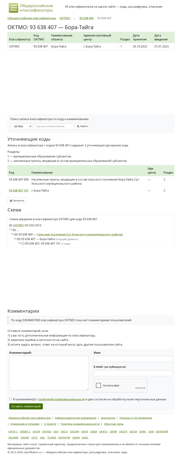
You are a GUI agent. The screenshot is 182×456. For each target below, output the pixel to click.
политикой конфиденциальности (61, 399)
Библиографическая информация (76, 418)
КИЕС (85, 437)
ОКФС (142, 431)
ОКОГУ (123, 431)
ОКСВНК (13, 437)
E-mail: (110, 367)
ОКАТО (103, 431)
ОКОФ (36, 431)
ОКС (42, 437)
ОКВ (151, 431)
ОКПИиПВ (162, 431)
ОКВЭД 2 (25, 431)
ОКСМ (133, 431)
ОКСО (64, 431)
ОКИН (113, 431)
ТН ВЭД (51, 437)
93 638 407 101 (19, 190)
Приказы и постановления (135, 418)
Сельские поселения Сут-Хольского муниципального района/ (80, 234)
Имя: (97, 353)
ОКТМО (18, 225)
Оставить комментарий (26, 406)
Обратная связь (114, 424)
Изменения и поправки (24, 424)
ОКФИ (76, 437)
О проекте (50, 424)
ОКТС (34, 437)
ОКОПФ (74, 431)
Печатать (18, 200)
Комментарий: (20, 353)
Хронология (108, 418)
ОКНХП (25, 437)
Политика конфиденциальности (80, 424)
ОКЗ (55, 431)
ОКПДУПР (64, 437)
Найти (83, 126)
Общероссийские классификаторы (29, 418)
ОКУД (84, 431)
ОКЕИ (93, 431)
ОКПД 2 (13, 431)
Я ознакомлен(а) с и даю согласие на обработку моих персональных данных (89, 399)
